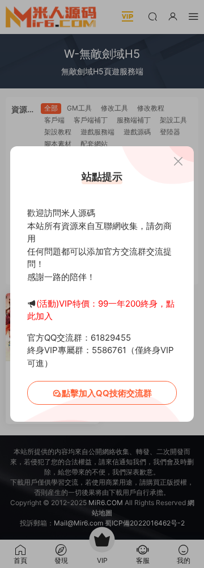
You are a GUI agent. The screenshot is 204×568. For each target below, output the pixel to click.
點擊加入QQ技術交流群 (107, 393)
